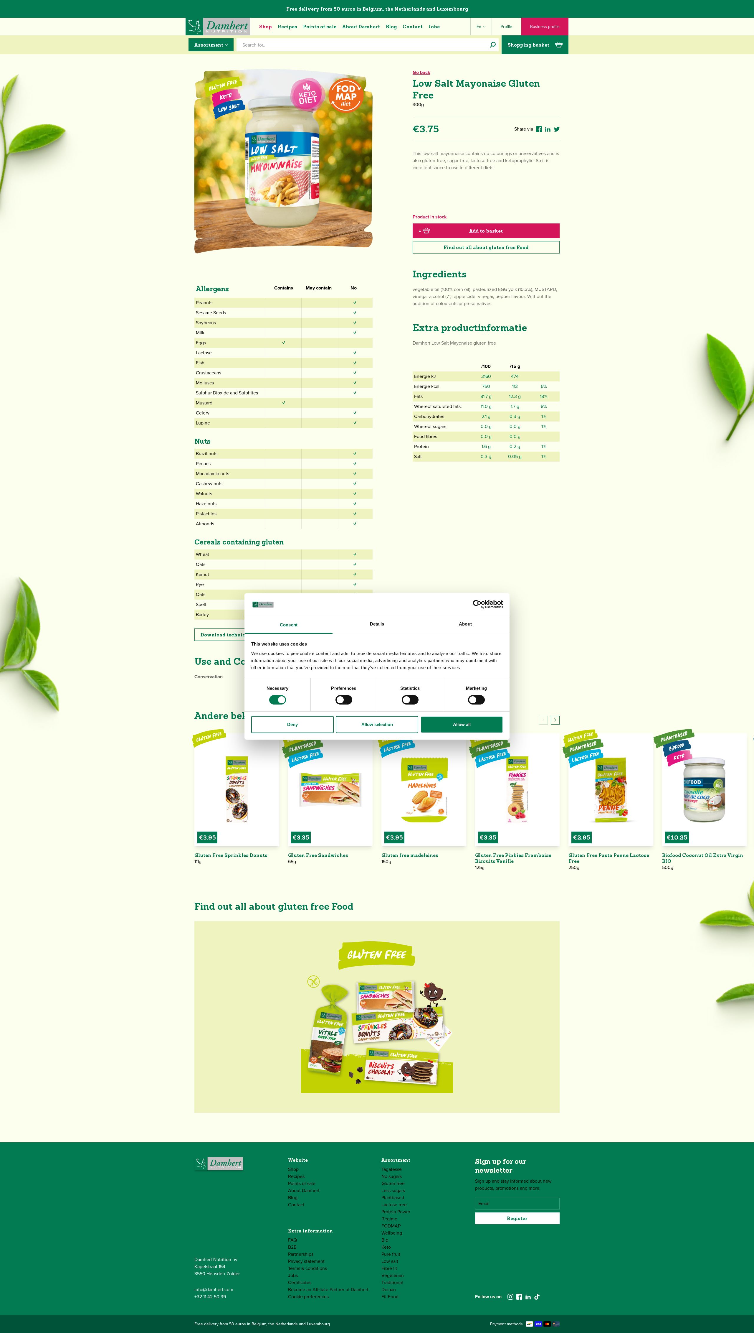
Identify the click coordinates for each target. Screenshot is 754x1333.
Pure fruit (390, 1254)
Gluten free (393, 1183)
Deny (292, 724)
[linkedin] (528, 1297)
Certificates (299, 1282)
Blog (391, 26)
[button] (555, 720)
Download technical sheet (232, 634)
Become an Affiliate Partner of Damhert (328, 1289)
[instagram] (510, 1297)
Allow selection (377, 724)
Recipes (287, 26)
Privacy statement (306, 1261)
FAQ (292, 1240)
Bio (384, 1240)
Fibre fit (389, 1268)
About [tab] (465, 623)
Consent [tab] (288, 624)
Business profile (545, 27)
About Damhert (361, 26)
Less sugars (393, 1190)
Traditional (392, 1282)
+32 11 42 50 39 (210, 1296)
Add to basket (461, 231)
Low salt (389, 1261)
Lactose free (394, 1204)
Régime (389, 1218)
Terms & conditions (307, 1268)
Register (517, 1218)
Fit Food (390, 1296)
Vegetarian (392, 1275)
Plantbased (392, 1197)
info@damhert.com (213, 1289)
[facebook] (519, 1297)
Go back (421, 72)
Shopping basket (528, 45)
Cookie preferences (308, 1296)
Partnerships (300, 1254)
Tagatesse (391, 1169)
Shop (265, 26)
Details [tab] (377, 623)
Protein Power (395, 1211)
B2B (292, 1247)
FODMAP (391, 1225)
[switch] (343, 700)
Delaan (388, 1289)
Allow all (462, 724)
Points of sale (319, 26)
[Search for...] (493, 45)
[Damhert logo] (218, 26)
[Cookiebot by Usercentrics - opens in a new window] (477, 604)
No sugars (391, 1176)
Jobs (434, 26)
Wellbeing (391, 1233)
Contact (413, 26)
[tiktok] (537, 1297)
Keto (386, 1247)
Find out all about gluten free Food (486, 247)
